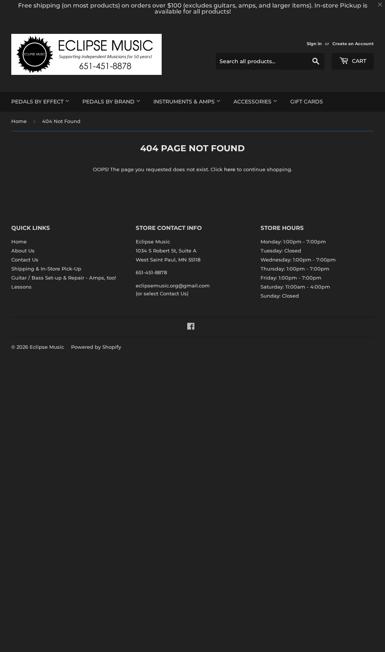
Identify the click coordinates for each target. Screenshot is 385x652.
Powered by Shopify (96, 347)
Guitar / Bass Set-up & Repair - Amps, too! (63, 278)
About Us (23, 251)
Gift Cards (306, 101)
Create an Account (353, 43)
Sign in (314, 43)
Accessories (253, 101)
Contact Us (24, 260)
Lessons (21, 287)
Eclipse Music (47, 347)
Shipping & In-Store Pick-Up (46, 269)
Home (19, 121)
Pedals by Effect (38, 101)
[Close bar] (380, 4)
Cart (358, 61)
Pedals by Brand (109, 101)
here (229, 169)
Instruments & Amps (184, 101)
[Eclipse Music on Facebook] (191, 327)
